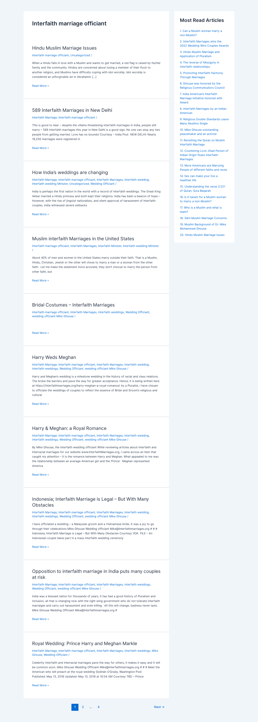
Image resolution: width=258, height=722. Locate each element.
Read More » (40, 85)
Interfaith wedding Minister (50, 183)
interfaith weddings (111, 312)
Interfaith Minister (109, 246)
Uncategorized (80, 55)
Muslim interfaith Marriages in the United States (83, 238)
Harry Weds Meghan (54, 357)
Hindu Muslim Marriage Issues (64, 48)
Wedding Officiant (102, 183)
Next (159, 707)
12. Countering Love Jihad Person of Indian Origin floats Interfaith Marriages (204, 155)
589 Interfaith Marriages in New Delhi (72, 110)
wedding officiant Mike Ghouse (53, 316)
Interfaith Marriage (44, 117)
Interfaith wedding (136, 179)
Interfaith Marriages (110, 179)
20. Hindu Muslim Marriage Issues (202, 235)
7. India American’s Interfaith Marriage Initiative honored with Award (201, 98)
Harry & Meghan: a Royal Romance (69, 428)
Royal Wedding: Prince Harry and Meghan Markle (84, 643)
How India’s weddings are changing (70, 172)
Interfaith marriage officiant (50, 55)
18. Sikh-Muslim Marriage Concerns (203, 218)
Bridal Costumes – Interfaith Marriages (73, 305)
